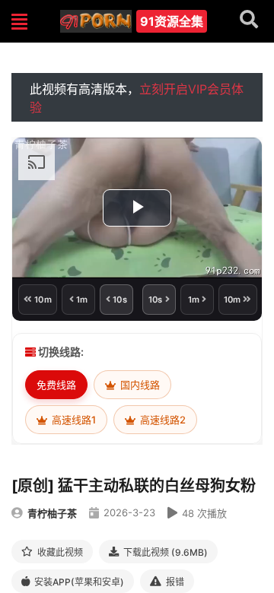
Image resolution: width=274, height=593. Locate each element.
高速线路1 (72, 420)
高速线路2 (162, 420)
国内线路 (139, 385)
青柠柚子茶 (52, 513)
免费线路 (56, 385)
